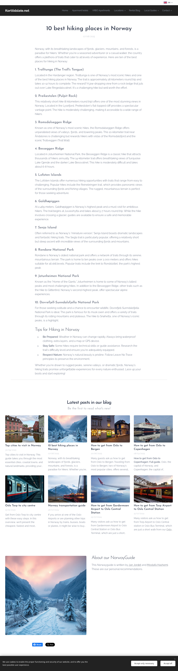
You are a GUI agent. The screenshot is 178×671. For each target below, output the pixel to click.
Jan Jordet (135, 564)
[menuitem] (65, 10)
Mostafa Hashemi (157, 564)
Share (38, 645)
